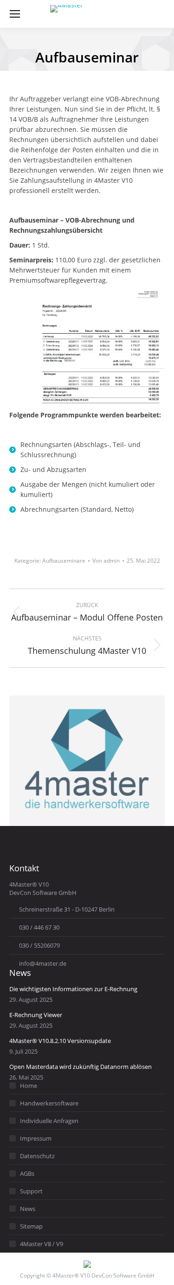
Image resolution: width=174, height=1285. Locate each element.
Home (28, 1085)
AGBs (27, 1173)
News (27, 1208)
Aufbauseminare (63, 561)
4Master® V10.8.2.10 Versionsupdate (60, 1041)
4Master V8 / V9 (41, 1244)
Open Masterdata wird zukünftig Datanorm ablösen (80, 1066)
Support (31, 1191)
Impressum (36, 1138)
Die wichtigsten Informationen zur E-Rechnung (73, 989)
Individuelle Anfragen (49, 1121)
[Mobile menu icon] (14, 13)
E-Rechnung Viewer (35, 1015)
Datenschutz (37, 1156)
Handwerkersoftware (49, 1103)
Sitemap (31, 1226)
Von (106, 561)
